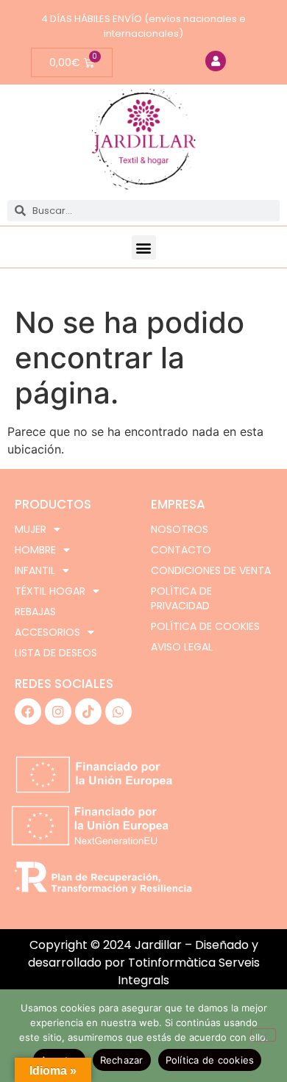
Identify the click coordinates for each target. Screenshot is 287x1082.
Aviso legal (182, 646)
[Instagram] (58, 711)
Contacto (181, 549)
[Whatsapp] (118, 711)
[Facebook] (28, 711)
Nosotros (179, 529)
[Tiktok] (88, 711)
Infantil (35, 570)
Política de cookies (205, 626)
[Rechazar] (263, 1035)
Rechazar (122, 1060)
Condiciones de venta (211, 570)
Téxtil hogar (50, 591)
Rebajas (35, 611)
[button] (144, 247)
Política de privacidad (181, 598)
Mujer (30, 529)
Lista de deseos (56, 652)
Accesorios (47, 632)
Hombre (35, 549)
